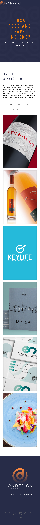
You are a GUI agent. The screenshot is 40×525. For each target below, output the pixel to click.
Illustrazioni (14, 109)
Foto (18, 104)
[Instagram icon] (21, 518)
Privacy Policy (24, 513)
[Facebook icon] (19, 518)
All (11, 104)
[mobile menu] (37, 3)
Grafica (27, 104)
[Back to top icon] (20, 511)
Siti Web (26, 109)
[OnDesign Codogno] (11, 3)
